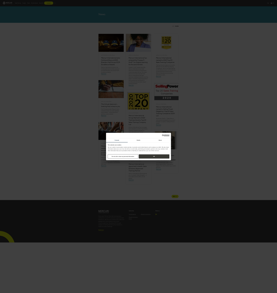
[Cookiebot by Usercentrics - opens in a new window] (163, 135)
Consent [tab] (117, 140)
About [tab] (160, 140)
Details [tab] (138, 140)
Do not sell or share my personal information (123, 156)
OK (154, 156)
